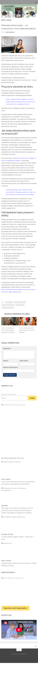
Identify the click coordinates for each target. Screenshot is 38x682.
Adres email (24, 361)
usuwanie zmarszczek (8, 305)
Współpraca (10, 32)
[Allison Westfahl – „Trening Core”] (19, 589)
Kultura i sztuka (7, 534)
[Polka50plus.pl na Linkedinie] (36, 386)
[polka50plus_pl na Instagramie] (30, 386)
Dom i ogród (5, 479)
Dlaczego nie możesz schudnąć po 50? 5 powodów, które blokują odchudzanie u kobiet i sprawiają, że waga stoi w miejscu (17, 510)
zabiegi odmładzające (8, 307)
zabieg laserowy (19, 305)
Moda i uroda (6, 20)
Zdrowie (4, 505)
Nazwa (6, 361)
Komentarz (7, 348)
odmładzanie (9, 302)
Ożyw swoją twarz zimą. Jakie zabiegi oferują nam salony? (8, 330)
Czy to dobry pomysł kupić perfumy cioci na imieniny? (26, 330)
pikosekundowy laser (20, 302)
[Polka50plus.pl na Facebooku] (27, 386)
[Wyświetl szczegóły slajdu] (19, 429)
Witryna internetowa (10, 367)
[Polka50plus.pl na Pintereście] (33, 386)
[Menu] (36, 2)
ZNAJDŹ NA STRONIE (8, 394)
